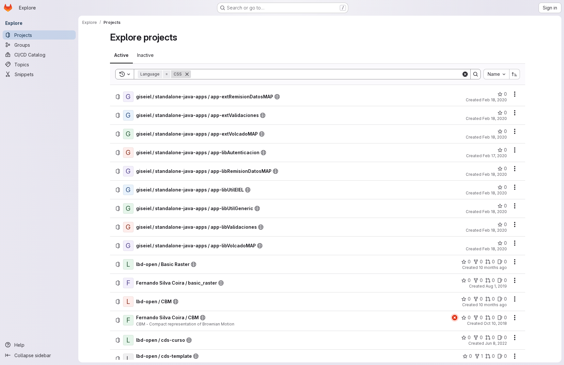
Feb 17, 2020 (495, 155)
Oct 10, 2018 (495, 323)
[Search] (475, 74)
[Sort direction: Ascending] (514, 74)
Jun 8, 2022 (496, 343)
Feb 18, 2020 (494, 99)
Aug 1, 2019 (496, 286)
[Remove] (187, 74)
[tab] (121, 55)
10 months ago (493, 267)
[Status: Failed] (455, 318)
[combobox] (496, 74)
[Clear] (465, 74)
